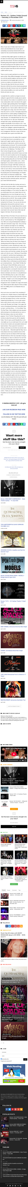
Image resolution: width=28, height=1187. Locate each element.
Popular (4, 890)
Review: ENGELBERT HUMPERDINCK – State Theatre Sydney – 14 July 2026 (13, 499)
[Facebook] (6, 926)
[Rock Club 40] (14, 5)
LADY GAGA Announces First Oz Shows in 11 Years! (13, 675)
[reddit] (11, 25)
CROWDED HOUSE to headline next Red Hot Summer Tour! (13, 550)
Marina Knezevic (5, 20)
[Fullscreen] (25, 760)
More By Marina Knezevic (13, 475)
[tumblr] (19, 25)
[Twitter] (9, 926)
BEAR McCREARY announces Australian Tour (13, 700)
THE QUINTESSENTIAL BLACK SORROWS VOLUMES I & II (12, 525)
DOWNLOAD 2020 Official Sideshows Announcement (14, 467)
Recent (8, 890)
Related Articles (13, 473)
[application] (14, 754)
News (6, 12)
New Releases (7, 978)
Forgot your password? (6, 1061)
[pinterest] (14, 25)
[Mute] (23, 760)
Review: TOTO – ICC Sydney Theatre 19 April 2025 (13, 602)
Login (25, 1059)
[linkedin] (16, 25)
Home (2, 12)
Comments (14, 890)
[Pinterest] (12, 926)
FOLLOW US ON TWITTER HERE (14, 414)
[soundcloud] (18, 926)
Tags (19, 890)
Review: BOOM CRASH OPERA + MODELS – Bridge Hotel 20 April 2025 (13, 576)
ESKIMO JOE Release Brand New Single (12, 650)
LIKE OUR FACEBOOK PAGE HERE (14, 410)
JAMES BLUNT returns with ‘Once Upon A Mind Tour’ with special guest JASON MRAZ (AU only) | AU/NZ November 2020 (14, 458)
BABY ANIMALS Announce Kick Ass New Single (14, 626)
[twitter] (6, 25)
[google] (9, 25)
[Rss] (21, 926)
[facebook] (4, 25)
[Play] (2, 760)
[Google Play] (15, 926)
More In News (13, 477)
